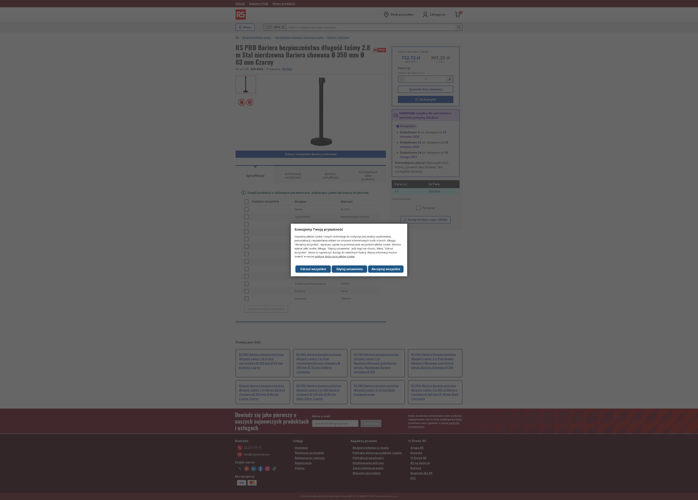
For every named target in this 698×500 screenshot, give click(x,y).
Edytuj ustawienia (349, 269)
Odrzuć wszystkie (313, 269)
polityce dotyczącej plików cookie (335, 256)
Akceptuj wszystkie (386, 269)
